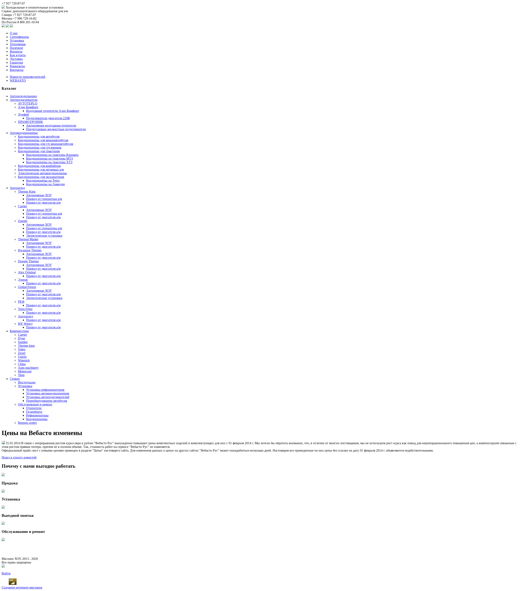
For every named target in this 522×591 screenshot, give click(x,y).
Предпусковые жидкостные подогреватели (56, 129)
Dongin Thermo (28, 261)
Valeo (21, 349)
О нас (14, 33)
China (22, 364)
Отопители (34, 408)
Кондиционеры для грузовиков (39, 147)
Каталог (9, 88)
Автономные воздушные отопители (51, 125)
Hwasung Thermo (29, 250)
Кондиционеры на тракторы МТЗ (49, 158)
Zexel (21, 353)
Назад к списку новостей (19, 457)
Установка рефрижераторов (45, 389)
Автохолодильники (23, 96)
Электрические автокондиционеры (42, 173)
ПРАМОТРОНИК (30, 122)
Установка (17, 40)
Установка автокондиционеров (47, 393)
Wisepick (24, 360)
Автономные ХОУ (39, 195)
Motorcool (24, 371)
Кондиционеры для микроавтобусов (43, 140)
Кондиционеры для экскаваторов (41, 177)
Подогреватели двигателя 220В (48, 118)
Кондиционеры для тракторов (39, 151)
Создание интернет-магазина (22, 587)
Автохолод (17, 188)
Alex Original (27, 272)
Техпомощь (18, 44)
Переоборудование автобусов (46, 400)
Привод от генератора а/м (44, 199)
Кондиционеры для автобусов (39, 136)
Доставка (16, 59)
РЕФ (21, 301)
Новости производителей (27, 76)
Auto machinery (28, 367)
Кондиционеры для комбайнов (39, 166)
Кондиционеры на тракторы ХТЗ (49, 162)
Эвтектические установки (44, 235)
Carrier (22, 206)
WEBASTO (18, 80)
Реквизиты (17, 66)
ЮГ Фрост (25, 323)
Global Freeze (27, 287)
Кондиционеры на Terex (43, 180)
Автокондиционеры (24, 133)
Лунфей (23, 114)
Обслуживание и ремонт (35, 404)
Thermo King (26, 191)
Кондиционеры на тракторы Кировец (52, 155)
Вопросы (16, 51)
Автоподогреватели (24, 100)
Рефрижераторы (37, 415)
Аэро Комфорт (28, 107)
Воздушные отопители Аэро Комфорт (52, 111)
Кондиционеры (37, 419)
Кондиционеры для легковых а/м (41, 169)
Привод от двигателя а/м (43, 202)
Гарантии (16, 62)
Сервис (15, 378)
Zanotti (22, 221)
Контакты (16, 70)
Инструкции (26, 382)
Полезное (16, 48)
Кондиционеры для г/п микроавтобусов (45, 144)
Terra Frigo (25, 309)
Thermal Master (28, 239)
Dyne (21, 338)
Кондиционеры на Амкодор (45, 184)
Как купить (18, 55)
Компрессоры (19, 331)
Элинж (23, 279)
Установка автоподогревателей (47, 397)
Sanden (23, 342)
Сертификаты (19, 37)
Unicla (22, 356)
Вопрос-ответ (27, 422)
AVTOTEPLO (27, 103)
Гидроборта (34, 411)
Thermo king (26, 345)
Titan (21, 375)
